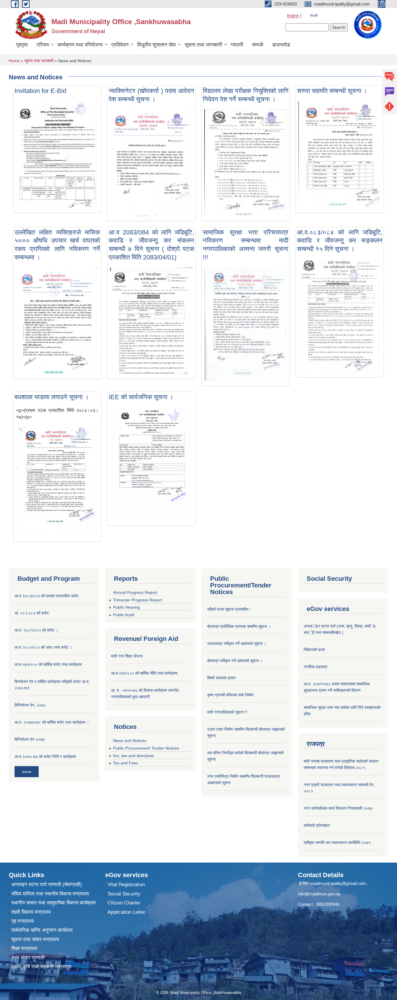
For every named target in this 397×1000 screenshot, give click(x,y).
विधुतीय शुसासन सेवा (156, 45)
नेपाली (314, 16)
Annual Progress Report (135, 592)
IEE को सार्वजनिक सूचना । (141, 397)
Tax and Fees (125, 763)
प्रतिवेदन (119, 45)
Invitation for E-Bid (40, 90)
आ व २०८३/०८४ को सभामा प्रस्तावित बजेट (46, 596)
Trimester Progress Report (137, 600)
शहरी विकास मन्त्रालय (31, 912)
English (293, 16)
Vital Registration (126, 884)
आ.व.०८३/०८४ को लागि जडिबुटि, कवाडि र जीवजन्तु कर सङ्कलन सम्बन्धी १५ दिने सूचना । (339, 240)
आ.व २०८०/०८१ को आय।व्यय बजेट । (43, 647)
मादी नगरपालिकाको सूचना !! (227, 712)
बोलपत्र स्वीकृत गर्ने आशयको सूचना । (234, 660)
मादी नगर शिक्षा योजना (127, 656)
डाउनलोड (281, 45)
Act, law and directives (133, 755)
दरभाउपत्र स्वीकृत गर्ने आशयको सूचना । (236, 643)
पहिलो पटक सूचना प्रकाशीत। (229, 609)
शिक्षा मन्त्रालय (24, 948)
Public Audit (123, 614)
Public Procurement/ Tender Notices (146, 748)
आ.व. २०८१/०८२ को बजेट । (36, 630)
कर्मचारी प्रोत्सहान (317, 825)
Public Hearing (126, 607)
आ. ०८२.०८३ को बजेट (32, 613)
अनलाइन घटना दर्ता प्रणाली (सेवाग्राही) (46, 884)
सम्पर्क (257, 45)
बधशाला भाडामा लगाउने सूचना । (52, 397)
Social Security (124, 894)
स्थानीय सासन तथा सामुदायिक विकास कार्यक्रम (53, 903)
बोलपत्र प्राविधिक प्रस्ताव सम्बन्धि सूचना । (239, 626)
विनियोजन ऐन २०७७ (30, 739)
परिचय (43, 45)
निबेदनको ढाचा (314, 649)
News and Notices (129, 740)
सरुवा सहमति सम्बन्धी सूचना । (332, 90)
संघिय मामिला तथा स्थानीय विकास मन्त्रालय (50, 894)
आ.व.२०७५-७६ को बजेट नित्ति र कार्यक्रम (45, 756)
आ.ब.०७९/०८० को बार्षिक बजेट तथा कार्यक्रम (48, 664)
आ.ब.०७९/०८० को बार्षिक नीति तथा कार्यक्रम (144, 673)
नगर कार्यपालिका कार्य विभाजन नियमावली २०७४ (338, 808)
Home (14, 60)
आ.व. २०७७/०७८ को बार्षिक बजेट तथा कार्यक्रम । (52, 722)
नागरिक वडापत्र (315, 666)
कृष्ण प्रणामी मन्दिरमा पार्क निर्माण (230, 695)
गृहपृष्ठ (22, 45)
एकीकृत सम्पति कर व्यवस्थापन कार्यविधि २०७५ (337, 842)
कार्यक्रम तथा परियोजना (80, 45)
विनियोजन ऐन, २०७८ (30, 705)
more (26, 771)
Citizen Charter (124, 903)
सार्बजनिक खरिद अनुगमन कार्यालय (41, 930)
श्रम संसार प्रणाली (27, 957)
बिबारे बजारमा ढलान (221, 677)
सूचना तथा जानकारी (203, 45)
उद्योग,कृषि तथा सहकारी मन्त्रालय (41, 966)
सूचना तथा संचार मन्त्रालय (35, 939)
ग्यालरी (237, 45)
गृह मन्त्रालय (22, 921)
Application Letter (126, 912)
